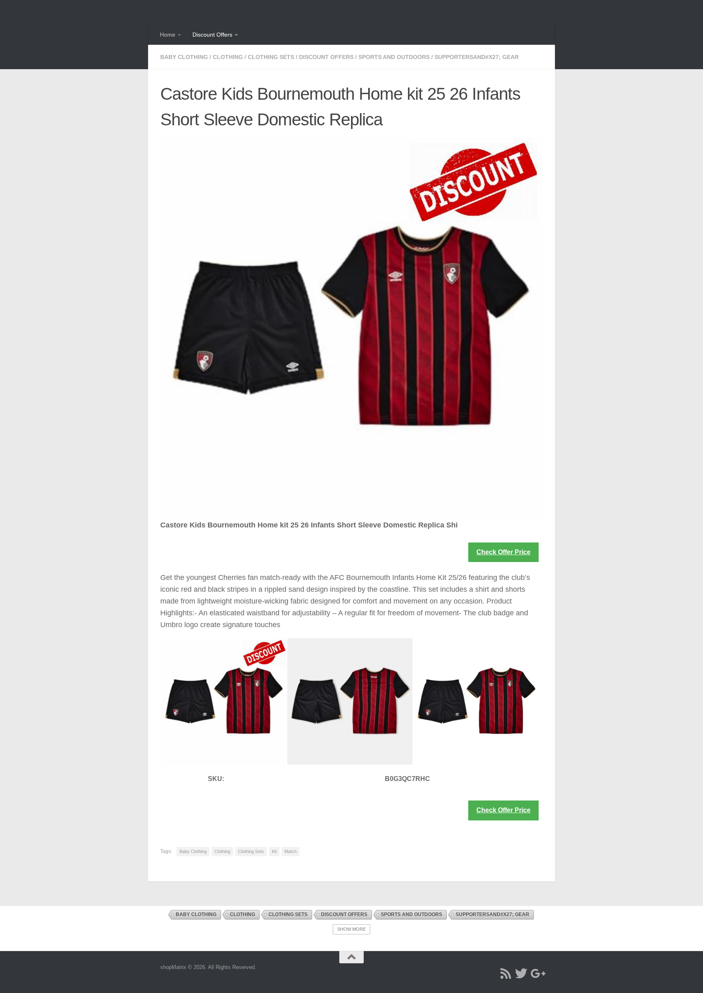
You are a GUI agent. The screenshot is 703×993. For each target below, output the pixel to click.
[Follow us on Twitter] (521, 973)
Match (290, 851)
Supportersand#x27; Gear (476, 57)
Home (167, 34)
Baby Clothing (184, 57)
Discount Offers (212, 34)
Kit (274, 851)
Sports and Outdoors (394, 57)
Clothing (228, 57)
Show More (351, 929)
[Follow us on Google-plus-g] (537, 973)
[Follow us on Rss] (506, 973)
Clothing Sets (271, 57)
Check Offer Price (503, 552)
